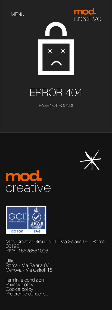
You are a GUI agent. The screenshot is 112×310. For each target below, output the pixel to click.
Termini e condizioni (25, 280)
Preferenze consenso (27, 294)
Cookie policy (19, 289)
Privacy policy (19, 285)
